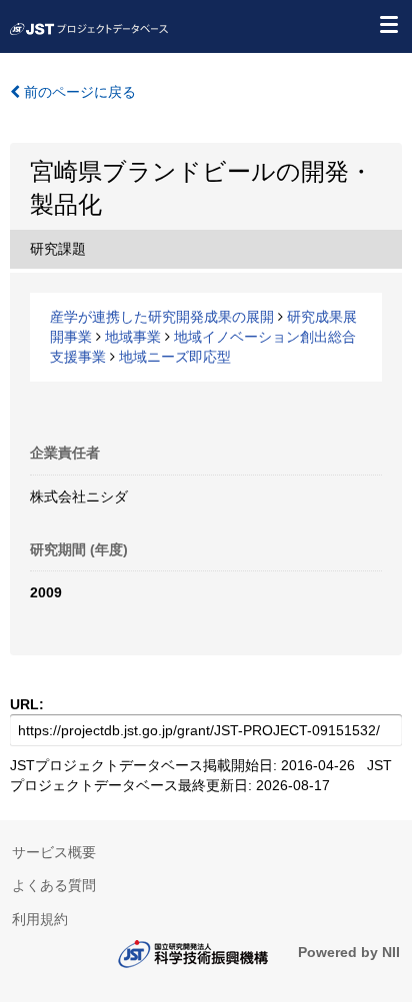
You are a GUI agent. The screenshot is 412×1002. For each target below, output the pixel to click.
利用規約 (40, 919)
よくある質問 (54, 885)
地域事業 (133, 337)
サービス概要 (54, 852)
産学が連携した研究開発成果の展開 (162, 317)
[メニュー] (388, 24)
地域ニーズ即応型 (175, 357)
